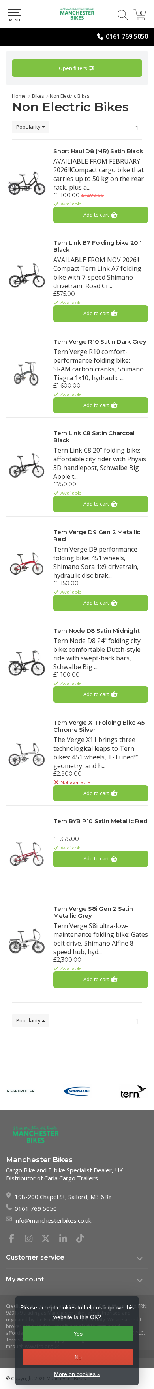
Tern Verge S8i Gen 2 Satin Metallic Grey (93, 912)
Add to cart (96, 214)
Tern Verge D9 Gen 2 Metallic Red (96, 536)
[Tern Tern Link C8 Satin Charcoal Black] (26, 465)
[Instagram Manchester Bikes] (32, 1239)
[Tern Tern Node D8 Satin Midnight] (26, 662)
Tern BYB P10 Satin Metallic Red (100, 821)
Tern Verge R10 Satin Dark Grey (99, 341)
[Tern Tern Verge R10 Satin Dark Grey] (26, 373)
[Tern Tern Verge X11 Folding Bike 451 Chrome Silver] (26, 754)
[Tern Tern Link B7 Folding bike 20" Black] (26, 274)
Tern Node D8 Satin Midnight (96, 630)
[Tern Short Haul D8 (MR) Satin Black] (26, 183)
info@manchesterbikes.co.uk (53, 1220)
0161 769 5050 (127, 36)
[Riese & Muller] (20, 1091)
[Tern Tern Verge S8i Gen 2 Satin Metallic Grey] (26, 940)
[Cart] (139, 17)
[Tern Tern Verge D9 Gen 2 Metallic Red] (26, 564)
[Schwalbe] (77, 1091)
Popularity (29, 126)
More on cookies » (77, 1374)
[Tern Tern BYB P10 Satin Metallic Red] (26, 853)
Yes (78, 1333)
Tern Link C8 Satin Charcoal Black (93, 437)
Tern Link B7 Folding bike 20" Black (97, 246)
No (78, 1357)
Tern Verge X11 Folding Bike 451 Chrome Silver (99, 726)
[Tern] (133, 1091)
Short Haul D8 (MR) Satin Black (98, 151)
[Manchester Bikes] (77, 14)
